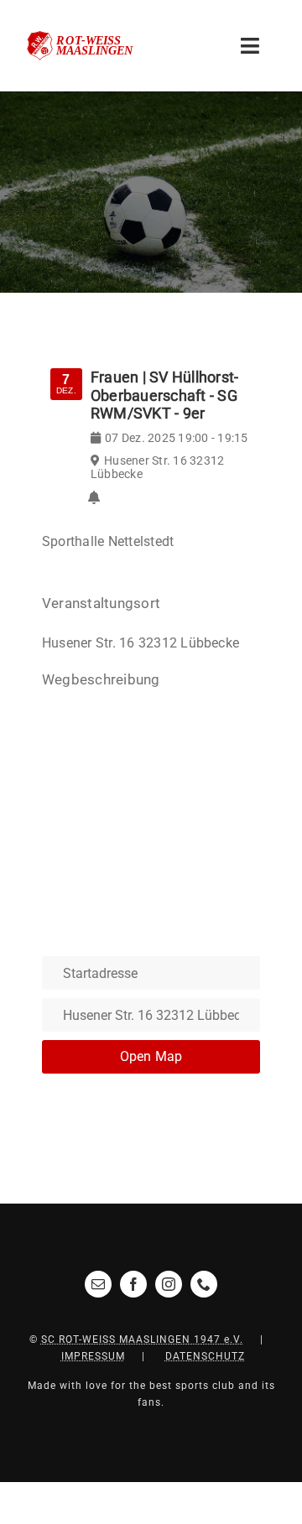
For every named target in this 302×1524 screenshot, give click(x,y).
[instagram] (168, 1284)
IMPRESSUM (93, 1356)
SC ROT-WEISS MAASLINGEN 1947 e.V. (142, 1339)
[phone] (203, 1284)
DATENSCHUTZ (205, 1356)
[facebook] (133, 1284)
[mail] (98, 1284)
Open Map (151, 1056)
